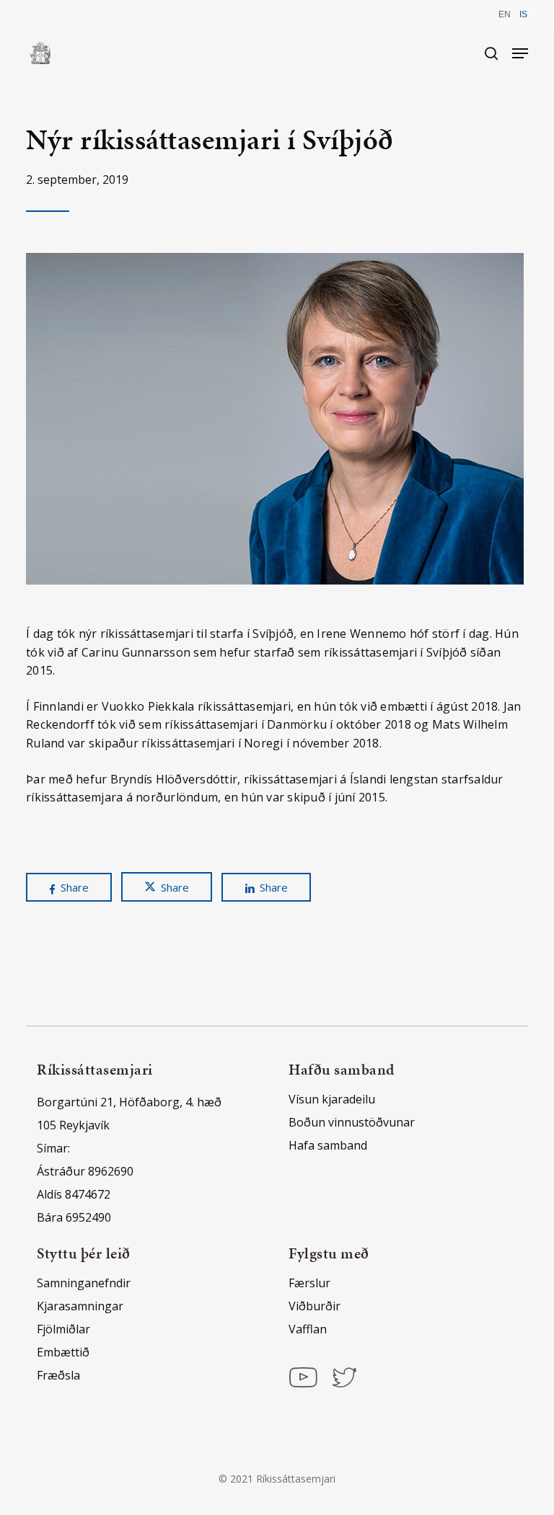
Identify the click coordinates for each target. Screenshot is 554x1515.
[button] (520, 53)
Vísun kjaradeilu (332, 1099)
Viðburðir (314, 1306)
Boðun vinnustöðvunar (352, 1122)
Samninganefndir (84, 1283)
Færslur (309, 1283)
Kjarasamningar (80, 1306)
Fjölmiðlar (63, 1329)
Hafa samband (328, 1145)
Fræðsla (58, 1375)
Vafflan (308, 1329)
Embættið (63, 1352)
